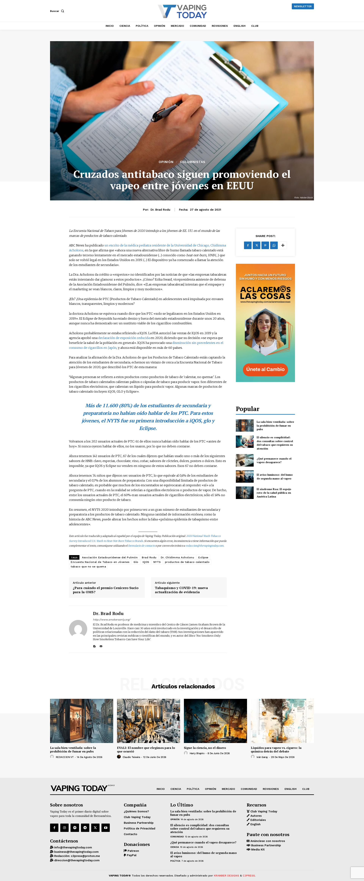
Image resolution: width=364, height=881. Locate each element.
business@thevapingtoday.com (76, 852)
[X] (256, 245)
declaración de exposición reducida (124, 338)
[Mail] (101, 645)
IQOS (146, 561)
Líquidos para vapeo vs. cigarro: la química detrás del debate (276, 749)
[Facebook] (248, 245)
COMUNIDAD (177, 836)
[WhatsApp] (274, 245)
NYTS (157, 561)
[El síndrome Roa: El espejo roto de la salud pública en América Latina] (244, 492)
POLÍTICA (175, 861)
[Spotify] (75, 828)
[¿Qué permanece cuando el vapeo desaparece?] (244, 460)
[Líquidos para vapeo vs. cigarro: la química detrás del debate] (282, 721)
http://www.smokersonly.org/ (111, 619)
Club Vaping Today (263, 811)
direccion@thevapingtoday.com (76, 860)
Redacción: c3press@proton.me (76, 856)
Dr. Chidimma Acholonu (177, 557)
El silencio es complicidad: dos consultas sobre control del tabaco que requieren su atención (275, 442)
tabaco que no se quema (88, 566)
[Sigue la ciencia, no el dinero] (215, 721)
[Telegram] (85, 828)
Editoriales (257, 820)
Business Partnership (265, 845)
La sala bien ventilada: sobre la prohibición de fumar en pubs (275, 425)
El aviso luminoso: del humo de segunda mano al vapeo (275, 476)
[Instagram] (64, 828)
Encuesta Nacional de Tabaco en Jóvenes (100, 561)
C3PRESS (249, 875)
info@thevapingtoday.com (72, 847)
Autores (255, 815)
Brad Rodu (149, 557)
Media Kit (257, 849)
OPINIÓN (166, 162)
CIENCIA (174, 847)
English (254, 824)
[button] (58, 11)
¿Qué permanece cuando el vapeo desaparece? (274, 460)
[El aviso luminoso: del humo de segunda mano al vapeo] (244, 476)
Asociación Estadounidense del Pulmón (110, 557)
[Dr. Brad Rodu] (78, 629)
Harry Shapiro (197, 753)
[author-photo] (52, 757)
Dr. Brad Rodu (160, 209)
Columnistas (192, 162)
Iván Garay (262, 757)
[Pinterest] (265, 245)
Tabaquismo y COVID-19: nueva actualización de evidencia (181, 590)
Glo (135, 561)
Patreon (133, 851)
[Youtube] (105, 828)
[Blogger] (94, 645)
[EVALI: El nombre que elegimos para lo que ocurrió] (148, 721)
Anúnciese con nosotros (267, 841)
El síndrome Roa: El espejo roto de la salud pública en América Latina (274, 492)
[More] (283, 245)
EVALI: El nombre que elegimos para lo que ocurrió (146, 749)
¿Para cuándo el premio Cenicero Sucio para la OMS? (105, 590)
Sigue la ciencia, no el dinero (205, 748)
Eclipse (203, 557)
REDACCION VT (65, 757)
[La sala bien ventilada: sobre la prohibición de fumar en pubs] (244, 425)
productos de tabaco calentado (187, 561)
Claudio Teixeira (131, 757)
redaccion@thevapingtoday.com (205, 545)
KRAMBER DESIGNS (226, 875)
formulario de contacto (141, 545)
